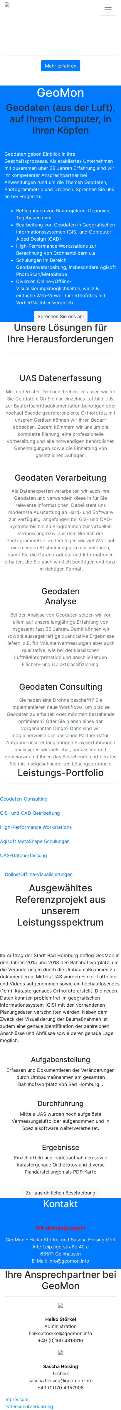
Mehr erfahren (60, 66)
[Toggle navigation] (108, 10)
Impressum (16, 1399)
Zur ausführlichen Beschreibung (60, 1193)
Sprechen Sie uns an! (61, 316)
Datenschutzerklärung (28, 1406)
